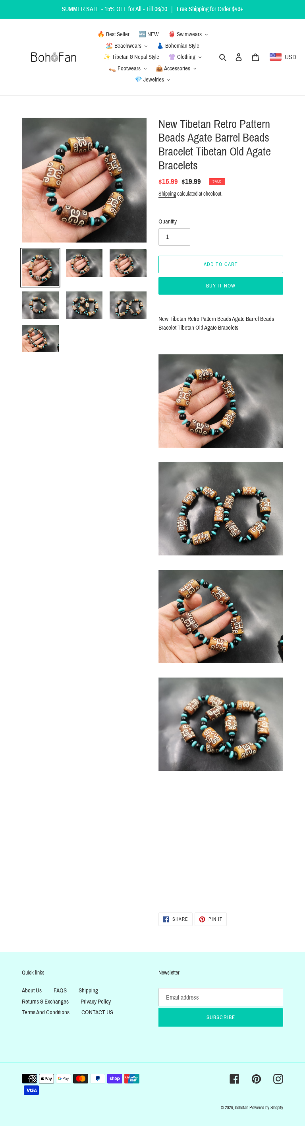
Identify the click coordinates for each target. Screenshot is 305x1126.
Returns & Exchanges (45, 1001)
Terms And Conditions (45, 1012)
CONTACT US (97, 1012)
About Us (32, 990)
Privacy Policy (96, 1001)
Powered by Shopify (266, 1107)
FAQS (60, 990)
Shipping (167, 194)
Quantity (167, 221)
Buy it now (221, 286)
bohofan (241, 1107)
